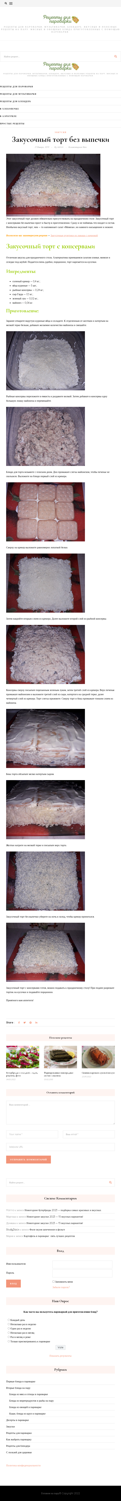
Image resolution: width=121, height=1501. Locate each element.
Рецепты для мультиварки (18, 94)
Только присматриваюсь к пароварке (30, 1341)
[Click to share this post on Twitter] (24, 1023)
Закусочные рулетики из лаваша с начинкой (74, 235)
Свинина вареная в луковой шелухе (98, 1072)
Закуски (60, 132)
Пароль (10, 1272)
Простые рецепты (12, 123)
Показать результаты (60, 1355)
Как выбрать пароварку (19, 1439)
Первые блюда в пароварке (20, 1381)
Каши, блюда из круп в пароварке (27, 1413)
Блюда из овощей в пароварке (25, 1407)
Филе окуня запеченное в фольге (47, 1229)
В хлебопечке (9, 109)
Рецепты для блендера (15, 101)
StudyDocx (12, 1229)
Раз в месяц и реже (20, 1337)
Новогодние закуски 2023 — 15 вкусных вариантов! (55, 1216)
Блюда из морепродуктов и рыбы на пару (31, 1400)
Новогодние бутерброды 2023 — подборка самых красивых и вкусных (63, 1210)
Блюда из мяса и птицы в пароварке (28, 1394)
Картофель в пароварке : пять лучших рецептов (49, 1236)
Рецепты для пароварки (16, 86)
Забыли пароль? (61, 1287)
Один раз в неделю (20, 1328)
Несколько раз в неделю (23, 1324)
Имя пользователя (16, 1263)
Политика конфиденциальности (23, 1465)
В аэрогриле (8, 116)
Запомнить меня (64, 1281)
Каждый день (17, 1320)
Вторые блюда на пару (18, 1387)
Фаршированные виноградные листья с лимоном (58, 1074)
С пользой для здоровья (19, 1452)
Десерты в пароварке (17, 1420)
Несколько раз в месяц (22, 1332)
